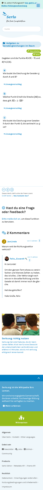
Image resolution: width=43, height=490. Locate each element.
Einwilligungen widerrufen (25, 478)
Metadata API (19, 466)
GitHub (29, 449)
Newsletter (8, 449)
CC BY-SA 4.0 (6, 196)
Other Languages (28, 437)
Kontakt (15, 437)
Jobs (20, 449)
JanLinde (12, 241)
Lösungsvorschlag (13, 84)
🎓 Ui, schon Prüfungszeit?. (19, 4)
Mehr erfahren (13, 406)
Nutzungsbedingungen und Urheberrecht (19, 482)
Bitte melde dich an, (11, 218)
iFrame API (31, 466)
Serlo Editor (7, 466)
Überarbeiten (35, 51)
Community (7, 453)
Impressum (7, 487)
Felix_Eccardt (17, 258)
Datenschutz (7, 478)
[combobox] (21, 29)
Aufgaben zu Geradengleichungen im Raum (19, 44)
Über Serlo (6, 437)
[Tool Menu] (39, 240)
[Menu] (38, 5)
